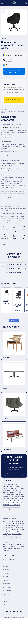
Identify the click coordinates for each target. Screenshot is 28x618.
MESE (5, 388)
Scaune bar (10, 523)
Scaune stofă (13, 531)
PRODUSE (13, 509)
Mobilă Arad (19, 494)
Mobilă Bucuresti (8, 484)
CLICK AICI (9, 165)
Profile (4, 604)
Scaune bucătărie (14, 521)
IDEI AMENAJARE (8, 563)
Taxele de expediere (11, 111)
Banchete (6, 546)
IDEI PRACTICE (15, 507)
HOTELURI (6, 594)
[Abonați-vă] (22, 474)
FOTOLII (6, 418)
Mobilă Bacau (16, 496)
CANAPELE (18, 513)
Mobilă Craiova (12, 490)
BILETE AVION (7, 590)
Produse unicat (18, 527)
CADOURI (6, 511)
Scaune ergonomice (9, 525)
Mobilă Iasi (12, 486)
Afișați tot (14, 320)
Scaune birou (20, 525)
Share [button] (4, 244)
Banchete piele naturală (17, 546)
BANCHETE (7, 449)
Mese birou (13, 536)
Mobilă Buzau (14, 500)
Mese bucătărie (17, 533)
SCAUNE (6, 357)
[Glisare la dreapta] (17, 316)
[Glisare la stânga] (10, 316)
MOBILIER (6, 509)
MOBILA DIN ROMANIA (10, 504)
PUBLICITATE (20, 511)
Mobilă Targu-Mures (12, 498)
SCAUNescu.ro (11, 617)
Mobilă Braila (12, 494)
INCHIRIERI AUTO (8, 587)
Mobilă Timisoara (15, 488)
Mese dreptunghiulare (14, 538)
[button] (2, 3)
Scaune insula (19, 523)
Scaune (5, 521)
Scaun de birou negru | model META (6, 300)
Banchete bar (20, 544)
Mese (9, 533)
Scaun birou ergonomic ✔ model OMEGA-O (17, 306)
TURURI (5, 597)
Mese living (6, 536)
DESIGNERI (20, 509)
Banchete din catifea (9, 548)
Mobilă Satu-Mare (18, 502)
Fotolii (18, 548)
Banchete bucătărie (9, 544)
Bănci (9, 542)
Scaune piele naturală (9, 529)
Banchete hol (15, 542)
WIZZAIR (5, 601)
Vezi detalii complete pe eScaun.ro (12, 100)
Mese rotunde (14, 540)
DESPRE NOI (18, 213)
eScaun (8, 174)
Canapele (6, 550)
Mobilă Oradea (11, 492)
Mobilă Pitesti (7, 496)
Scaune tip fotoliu (8, 527)
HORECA (12, 511)
